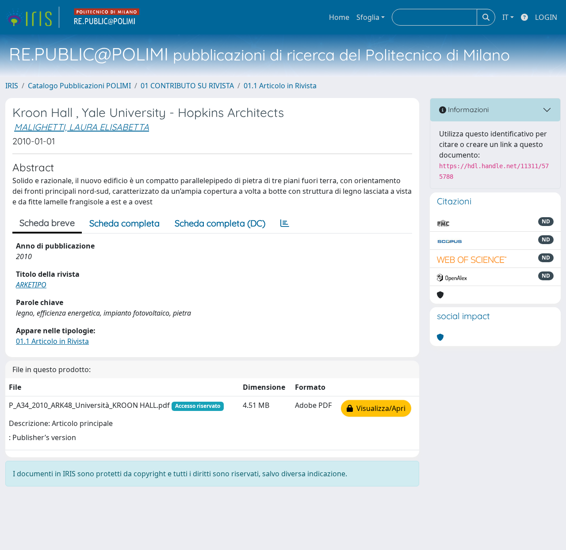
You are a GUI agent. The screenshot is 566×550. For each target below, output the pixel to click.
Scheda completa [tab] (124, 223)
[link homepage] (32, 17)
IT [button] (505, 17)
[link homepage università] (107, 17)
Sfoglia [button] (367, 17)
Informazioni (467, 109)
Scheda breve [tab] (47, 222)
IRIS (11, 85)
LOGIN (546, 17)
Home (339, 17)
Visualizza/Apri (379, 408)
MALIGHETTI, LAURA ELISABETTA (81, 126)
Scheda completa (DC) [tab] (220, 223)
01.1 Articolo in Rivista (280, 85)
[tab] (285, 223)
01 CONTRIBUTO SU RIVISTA (187, 85)
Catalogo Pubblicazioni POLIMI (79, 85)
